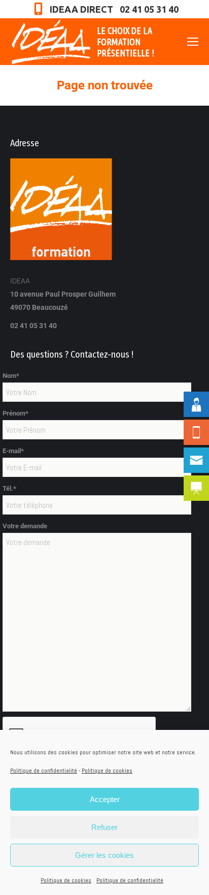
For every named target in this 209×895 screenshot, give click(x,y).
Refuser (104, 827)
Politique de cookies (107, 770)
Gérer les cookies (104, 855)
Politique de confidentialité (43, 770)
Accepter (105, 799)
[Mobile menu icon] (193, 42)
